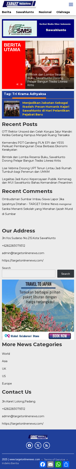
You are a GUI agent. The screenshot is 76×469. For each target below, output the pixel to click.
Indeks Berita (10, 463)
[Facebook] (29, 445)
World (6, 353)
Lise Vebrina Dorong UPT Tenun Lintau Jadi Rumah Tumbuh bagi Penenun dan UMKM (37, 169)
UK (4, 368)
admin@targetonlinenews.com (23, 253)
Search (6, 267)
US (4, 376)
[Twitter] (38, 445)
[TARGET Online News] (19, 4)
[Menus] (71, 4)
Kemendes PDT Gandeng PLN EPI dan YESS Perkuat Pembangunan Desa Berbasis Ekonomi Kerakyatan (34, 146)
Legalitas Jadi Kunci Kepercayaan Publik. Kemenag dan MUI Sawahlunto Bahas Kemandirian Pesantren (37, 180)
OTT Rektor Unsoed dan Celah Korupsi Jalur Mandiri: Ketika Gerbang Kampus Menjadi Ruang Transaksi (37, 133)
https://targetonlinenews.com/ (22, 260)
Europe (7, 383)
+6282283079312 (13, 245)
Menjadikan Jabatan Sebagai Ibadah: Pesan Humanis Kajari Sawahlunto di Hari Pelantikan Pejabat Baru (46, 108)
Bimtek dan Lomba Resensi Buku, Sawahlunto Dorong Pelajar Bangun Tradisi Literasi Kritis (47, 80)
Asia (4, 361)
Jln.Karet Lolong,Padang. (19, 401)
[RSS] (46, 445)
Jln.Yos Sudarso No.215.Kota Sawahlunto (29, 238)
